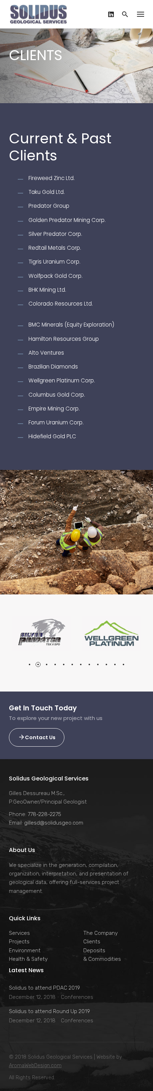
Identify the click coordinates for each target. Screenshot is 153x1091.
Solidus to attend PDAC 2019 (44, 988)
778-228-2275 (44, 814)
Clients (91, 941)
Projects (19, 941)
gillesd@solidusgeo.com (53, 823)
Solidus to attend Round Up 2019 (49, 1011)
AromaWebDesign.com (35, 1066)
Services (19, 933)
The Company (100, 933)
